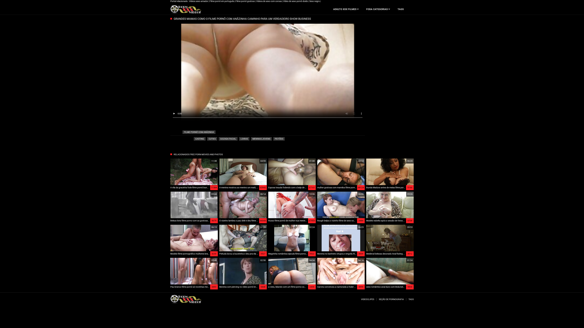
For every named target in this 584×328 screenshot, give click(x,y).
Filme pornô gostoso (245, 1)
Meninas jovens (261, 139)
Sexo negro (314, 1)
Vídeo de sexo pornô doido (295, 1)
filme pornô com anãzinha (199, 132)
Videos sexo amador (199, 1)
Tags (411, 299)
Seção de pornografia (391, 299)
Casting (199, 139)
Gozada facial (228, 139)
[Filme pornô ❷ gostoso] (185, 9)
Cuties (212, 139)
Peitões (279, 139)
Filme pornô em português (222, 1)
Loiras (244, 139)
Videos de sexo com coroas (269, 1)
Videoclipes (367, 299)
